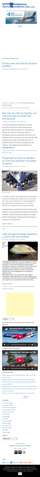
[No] (38, 471)
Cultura (4, 414)
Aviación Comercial (7, 407)
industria (34, 150)
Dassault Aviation (24, 261)
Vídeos (11, 108)
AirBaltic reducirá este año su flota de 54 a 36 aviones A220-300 (19, 386)
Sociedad (4, 428)
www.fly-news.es (8, 148)
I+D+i (11, 226)
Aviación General (6, 410)
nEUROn (23, 108)
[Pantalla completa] (35, 345)
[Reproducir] (5, 345)
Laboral (4, 423)
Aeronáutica (5, 403)
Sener (3, 153)
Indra (30, 150)
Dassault (22, 226)
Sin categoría (5, 425)
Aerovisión (25, 150)
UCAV (27, 108)
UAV (7, 153)
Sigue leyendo (8, 224)
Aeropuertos (5, 405)
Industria (12, 150)
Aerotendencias (18, 5)
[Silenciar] (32, 345)
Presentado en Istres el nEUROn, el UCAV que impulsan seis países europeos (19, 160)
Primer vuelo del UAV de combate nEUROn (19, 65)
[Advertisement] (20, 41)
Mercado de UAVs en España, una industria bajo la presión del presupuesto (19, 116)
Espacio (4, 416)
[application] (20, 336)
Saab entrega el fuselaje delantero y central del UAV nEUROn (19, 235)
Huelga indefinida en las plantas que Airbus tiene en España (18, 379)
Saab (8, 289)
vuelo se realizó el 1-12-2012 (12, 103)
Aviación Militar (6, 412)
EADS (26, 226)
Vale (20, 473)
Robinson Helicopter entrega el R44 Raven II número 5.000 (18, 393)
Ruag (35, 226)
